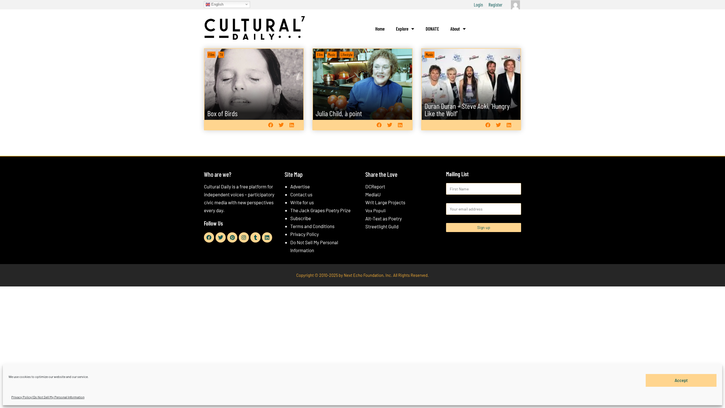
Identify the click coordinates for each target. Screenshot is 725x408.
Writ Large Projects (385, 202)
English (216, 4)
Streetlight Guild (381, 226)
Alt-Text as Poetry (383, 218)
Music (332, 54)
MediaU (373, 194)
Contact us (301, 194)
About (455, 28)
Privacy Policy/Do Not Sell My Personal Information (47, 397)
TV (221, 54)
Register (495, 4)
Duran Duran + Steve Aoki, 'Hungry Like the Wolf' (467, 109)
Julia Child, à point (339, 113)
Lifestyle (347, 54)
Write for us (302, 202)
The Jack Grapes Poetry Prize (320, 210)
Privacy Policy (304, 234)
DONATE (432, 28)
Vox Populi (375, 210)
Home (380, 28)
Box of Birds (222, 113)
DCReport (375, 186)
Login (478, 4)
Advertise (300, 186)
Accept (681, 380)
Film (211, 54)
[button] (270, 125)
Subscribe (300, 218)
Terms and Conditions (312, 226)
